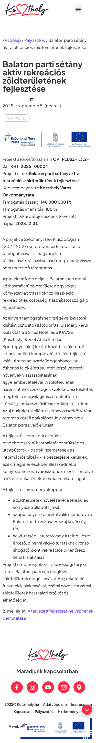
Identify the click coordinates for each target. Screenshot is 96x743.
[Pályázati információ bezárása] (87, 710)
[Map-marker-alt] (79, 687)
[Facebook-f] (17, 687)
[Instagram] (32, 687)
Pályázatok (34, 40)
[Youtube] (48, 687)
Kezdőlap (12, 40)
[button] (78, 9)
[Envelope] (64, 687)
